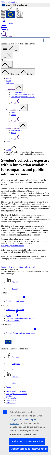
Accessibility (11, 402)
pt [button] (7, 30)
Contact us (10, 387)
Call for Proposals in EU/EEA (23, 97)
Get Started (10, 90)
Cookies (9, 396)
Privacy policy (11, 398)
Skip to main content (9, 2)
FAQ (8, 141)
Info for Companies (18, 92)
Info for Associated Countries (22, 94)
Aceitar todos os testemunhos (27, 441)
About (8, 81)
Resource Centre (12, 128)
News (13, 112)
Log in (10, 23)
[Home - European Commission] (12, 17)
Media (13, 133)
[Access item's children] (19, 87)
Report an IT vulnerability (16, 391)
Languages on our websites (16, 394)
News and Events (13, 110)
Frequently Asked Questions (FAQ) (20, 318)
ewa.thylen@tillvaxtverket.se (12, 246)
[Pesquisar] (46, 40)
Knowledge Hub (17, 130)
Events (13, 115)
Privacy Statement (13, 320)
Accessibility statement (15, 310)
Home (8, 78)
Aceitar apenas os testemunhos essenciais (29, 448)
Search (9, 36)
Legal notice (11, 400)
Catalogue (10, 83)
